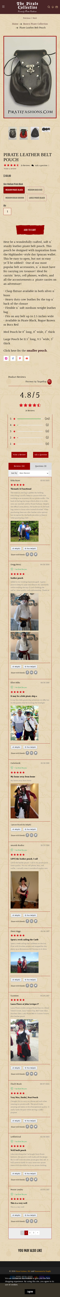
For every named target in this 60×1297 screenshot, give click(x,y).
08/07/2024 (44, 1084)
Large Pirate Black (37, 198)
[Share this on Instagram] (6, 358)
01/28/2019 (45, 763)
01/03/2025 (44, 480)
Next (35, 18)
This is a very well (19, 1203)
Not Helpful (31, 548)
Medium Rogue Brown (14, 198)
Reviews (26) (19, 466)
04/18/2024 (44, 564)
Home (15, 24)
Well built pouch (18, 1150)
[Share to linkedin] (31, 554)
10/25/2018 (45, 845)
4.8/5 (30, 395)
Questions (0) (40, 466)
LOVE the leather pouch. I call (24, 859)
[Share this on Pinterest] (20, 358)
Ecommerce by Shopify (43, 1271)
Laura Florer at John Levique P (25, 1004)
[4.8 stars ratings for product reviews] (30, 405)
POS (29, 1271)
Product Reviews (17, 377)
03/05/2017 (44, 1189)
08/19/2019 (45, 682)
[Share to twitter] (35, 554)
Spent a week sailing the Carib (24, 939)
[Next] (38, 79)
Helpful (17, 548)
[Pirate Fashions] (27, 7)
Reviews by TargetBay (36, 381)
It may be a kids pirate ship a (24, 696)
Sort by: (14, 473)
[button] (12, 165)
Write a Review (19, 454)
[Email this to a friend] (26, 358)
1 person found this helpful (21, 824)
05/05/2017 (44, 995)
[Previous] (21, 79)
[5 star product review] (18, 485)
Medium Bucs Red (35, 190)
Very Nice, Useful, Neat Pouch (24, 1097)
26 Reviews (26, 165)
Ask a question (41, 165)
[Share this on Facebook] (13, 358)
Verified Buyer (21, 569)
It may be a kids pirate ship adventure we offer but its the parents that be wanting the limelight (30, 701)
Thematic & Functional (21, 489)
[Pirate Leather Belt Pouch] (30, 77)
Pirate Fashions (21, 1271)
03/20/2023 (44, 1136)
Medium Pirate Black (14, 190)
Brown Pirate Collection (35, 24)
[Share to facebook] (27, 554)
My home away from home (23, 776)
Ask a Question (40, 454)
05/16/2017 (45, 931)
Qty (4, 205)
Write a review (10, 168)
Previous (27, 18)
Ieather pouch (17, 578)
